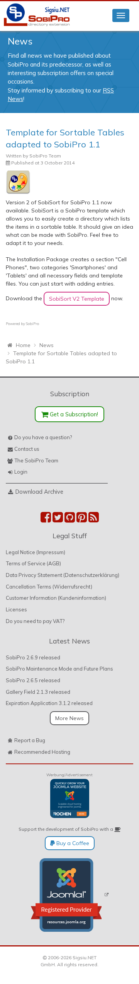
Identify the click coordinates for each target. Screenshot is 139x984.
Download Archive (39, 491)
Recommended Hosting (42, 752)
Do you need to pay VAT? (35, 621)
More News (69, 718)
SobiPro (32, 324)
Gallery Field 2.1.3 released (38, 692)
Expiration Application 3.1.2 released (49, 703)
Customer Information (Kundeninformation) (56, 598)
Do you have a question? (43, 437)
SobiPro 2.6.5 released (33, 680)
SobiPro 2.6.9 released (33, 657)
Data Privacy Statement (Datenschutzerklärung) (62, 575)
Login (20, 472)
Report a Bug (29, 740)
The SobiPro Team (36, 460)
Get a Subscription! (73, 414)
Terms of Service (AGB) (33, 563)
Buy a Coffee (72, 843)
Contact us (26, 449)
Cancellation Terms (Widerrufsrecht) (49, 587)
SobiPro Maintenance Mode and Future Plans (59, 669)
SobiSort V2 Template (76, 298)
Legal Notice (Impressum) (35, 552)
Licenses (16, 609)
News (20, 41)
